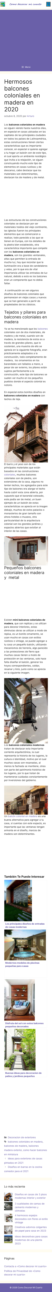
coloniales (9, 474)
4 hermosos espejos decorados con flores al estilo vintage (31, 1219)
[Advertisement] (26, 36)
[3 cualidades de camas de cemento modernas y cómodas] (8, 1206)
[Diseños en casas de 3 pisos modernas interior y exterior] (8, 1197)
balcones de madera (15, 1145)
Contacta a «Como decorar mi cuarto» (25, 1266)
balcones (43, 328)
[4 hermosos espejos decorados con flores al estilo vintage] (8, 1218)
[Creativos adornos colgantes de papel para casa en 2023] (8, 1230)
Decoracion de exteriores (22, 1137)
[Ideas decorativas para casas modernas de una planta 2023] (8, 1239)
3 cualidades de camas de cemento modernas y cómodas (30, 1207)
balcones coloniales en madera (25, 1141)
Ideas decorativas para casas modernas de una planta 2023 (31, 1240)
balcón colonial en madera (22, 816)
